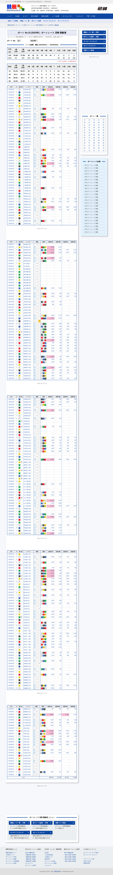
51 (84, 140)
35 (103, 130)
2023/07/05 (11, 600)
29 (98, 127)
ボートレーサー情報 (50, 863)
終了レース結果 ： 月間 (40, 823)
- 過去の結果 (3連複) (70, 857)
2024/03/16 (11, 111)
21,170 (52, 249)
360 (75, 562)
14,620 (67, 714)
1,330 (60, 329)
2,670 (67, 315)
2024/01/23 (11, 249)
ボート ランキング (63, 21)
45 (103, 135)
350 (68, 260)
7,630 (60, 570)
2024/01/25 (11, 223)
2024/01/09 (11, 269)
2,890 (59, 459)
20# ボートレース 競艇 (91, 220)
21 (84, 125)
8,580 (52, 114)
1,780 (59, 739)
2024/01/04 (11, 290)
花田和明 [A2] (27, 106)
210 (60, 177)
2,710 (59, 500)
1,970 (74, 685)
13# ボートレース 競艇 (91, 200)
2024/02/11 (11, 204)
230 (68, 293)
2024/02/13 (11, 196)
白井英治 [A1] (27, 130)
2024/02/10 (11, 209)
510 (75, 157)
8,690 (52, 688)
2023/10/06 (11, 432)
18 (94, 122)
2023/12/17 (11, 323)
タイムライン (29, 863)
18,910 (52, 207)
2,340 (52, 584)
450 (68, 337)
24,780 (52, 576)
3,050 (67, 459)
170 (75, 260)
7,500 (52, 633)
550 (75, 378)
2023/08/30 (11, 470)
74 (98, 150)
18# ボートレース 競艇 (91, 214)
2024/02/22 (11, 171)
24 (98, 125)
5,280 (51, 739)
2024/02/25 (11, 166)
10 (16, 106)
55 (103, 140)
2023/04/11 (11, 774)
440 (68, 448)
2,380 (67, 573)
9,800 (52, 315)
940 (60, 351)
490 (53, 530)
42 (89, 135)
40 (103, 132)
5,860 (52, 418)
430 (68, 108)
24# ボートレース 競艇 (91, 232)
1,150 (52, 337)
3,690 (52, 628)
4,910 (52, 525)
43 (94, 135)
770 (60, 633)
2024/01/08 (11, 274)
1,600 (74, 119)
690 (53, 108)
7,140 (59, 95)
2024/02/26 (11, 163)
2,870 (60, 318)
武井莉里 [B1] (27, 89)
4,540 (51, 744)
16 (84, 122)
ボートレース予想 (11, 857)
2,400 (74, 459)
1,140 (52, 160)
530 (75, 402)
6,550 (52, 220)
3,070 (52, 348)
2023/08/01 (11, 525)
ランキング (48, 865)
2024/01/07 (11, 277)
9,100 (52, 503)
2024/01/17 (11, 263)
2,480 (52, 527)
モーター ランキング (49, 21)
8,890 (52, 669)
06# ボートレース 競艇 (91, 179)
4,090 (67, 356)
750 (60, 340)
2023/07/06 (11, 598)
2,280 (74, 506)
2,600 (67, 340)
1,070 (59, 114)
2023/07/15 (11, 570)
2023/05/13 (11, 682)
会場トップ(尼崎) (13, 21)
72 (89, 150)
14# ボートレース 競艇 (91, 203)
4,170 (67, 119)
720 (60, 133)
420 (60, 188)
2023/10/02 (11, 437)
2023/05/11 (11, 711)
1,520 (52, 375)
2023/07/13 (11, 581)
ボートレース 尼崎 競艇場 (35, 25)
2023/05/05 (11, 720)
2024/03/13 (11, 127)
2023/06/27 (11, 625)
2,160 (52, 603)
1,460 (51, 722)
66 (84, 148)
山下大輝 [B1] (27, 481)
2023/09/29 (11, 451)
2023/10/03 (11, 434)
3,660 (52, 260)
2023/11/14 (11, 345)
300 (75, 133)
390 (60, 437)
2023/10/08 (11, 423)
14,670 (52, 318)
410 (68, 199)
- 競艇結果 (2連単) (30, 859)
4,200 (59, 207)
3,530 (52, 133)
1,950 (60, 249)
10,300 (52, 89)
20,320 (52, 533)
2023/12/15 (11, 334)
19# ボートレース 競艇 (91, 217)
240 (60, 722)
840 (75, 451)
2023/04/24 (11, 744)
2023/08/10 (11, 500)
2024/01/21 (11, 258)
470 (53, 177)
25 (103, 125)
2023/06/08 (11, 649)
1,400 (52, 362)
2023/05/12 (11, 688)
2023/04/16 (11, 752)
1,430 (67, 329)
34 (98, 130)
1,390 (52, 660)
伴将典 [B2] (27, 418)
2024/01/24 (11, 247)
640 (60, 581)
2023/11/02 (11, 410)
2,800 (67, 576)
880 (75, 209)
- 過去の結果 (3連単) (70, 854)
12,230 (52, 573)
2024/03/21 (11, 97)
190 (60, 304)
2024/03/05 (11, 138)
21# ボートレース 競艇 (91, 223)
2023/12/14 (11, 340)
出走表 (47, 852)
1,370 (52, 655)
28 (94, 127)
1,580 (74, 356)
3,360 (67, 516)
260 (68, 443)
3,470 (52, 378)
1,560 (67, 399)
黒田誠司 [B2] (27, 508)
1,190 (52, 116)
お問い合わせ (87, 861)
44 (98, 135)
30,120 (52, 95)
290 (53, 155)
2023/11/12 (11, 356)
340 (60, 160)
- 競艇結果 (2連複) (30, 861)
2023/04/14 (11, 761)
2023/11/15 (11, 342)
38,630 (51, 714)
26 (84, 127)
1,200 (60, 647)
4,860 (67, 741)
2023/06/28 (11, 619)
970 (53, 199)
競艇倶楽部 (11, 25)
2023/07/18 (11, 554)
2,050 (52, 445)
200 (75, 116)
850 (60, 622)
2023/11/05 (11, 375)
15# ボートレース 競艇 (91, 206)
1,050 (74, 576)
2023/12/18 (11, 321)
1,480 (52, 332)
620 (60, 116)
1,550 (52, 600)
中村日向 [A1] (27, 435)
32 (89, 130)
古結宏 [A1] (27, 609)
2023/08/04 (11, 508)
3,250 (59, 516)
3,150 (52, 188)
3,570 (67, 252)
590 (53, 437)
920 (68, 133)
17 (89, 122)
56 (84, 143)
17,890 (51, 761)
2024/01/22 (11, 255)
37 (89, 132)
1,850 (52, 334)
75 (103, 150)
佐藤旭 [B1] (27, 147)
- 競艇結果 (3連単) (30, 854)
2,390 (52, 171)
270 (60, 530)
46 (84, 138)
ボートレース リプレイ (90, 854)
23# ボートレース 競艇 (91, 229)
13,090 (52, 356)
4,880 (51, 750)
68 (94, 148)
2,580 (52, 301)
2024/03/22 (11, 95)
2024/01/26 (11, 218)
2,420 (59, 163)
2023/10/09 (11, 418)
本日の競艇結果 (29, 852)
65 (103, 145)
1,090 (67, 402)
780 (75, 617)
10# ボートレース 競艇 (91, 191)
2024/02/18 (11, 190)
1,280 (52, 595)
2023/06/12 (11, 630)
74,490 (52, 247)
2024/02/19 (11, 185)
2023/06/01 (11, 652)
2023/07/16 (11, 565)
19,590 (51, 733)
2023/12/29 (11, 299)
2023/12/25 (11, 315)
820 (68, 201)
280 (68, 160)
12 (16, 97)
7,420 (59, 761)
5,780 (67, 506)
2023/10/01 (11, 443)
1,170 (59, 714)
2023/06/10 (11, 641)
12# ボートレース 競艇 (91, 197)
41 (84, 135)
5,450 (52, 647)
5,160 (67, 249)
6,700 (52, 578)
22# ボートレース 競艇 (91, 226)
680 (60, 660)
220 (60, 108)
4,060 (52, 451)
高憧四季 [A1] (27, 321)
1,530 (52, 641)
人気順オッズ (49, 857)
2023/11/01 (11, 413)
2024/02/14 (11, 193)
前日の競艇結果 (68, 852)
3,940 (59, 506)
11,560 (52, 258)
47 (89, 138)
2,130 (52, 326)
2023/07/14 (11, 576)
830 (68, 451)
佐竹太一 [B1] (27, 630)
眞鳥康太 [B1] (27, 652)
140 (75, 440)
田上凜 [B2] (27, 263)
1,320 (59, 525)
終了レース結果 (36, 21)
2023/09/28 (11, 456)
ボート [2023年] (48, 25)
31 (84, 130)
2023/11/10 (11, 364)
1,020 (74, 249)
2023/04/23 (11, 750)
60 (103, 143)
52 (89, 140)
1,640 (59, 451)
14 (98, 120)
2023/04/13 (11, 766)
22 (89, 125)
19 (98, 122)
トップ (10, 16)
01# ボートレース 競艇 (91, 165)
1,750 (60, 578)
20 (103, 122)
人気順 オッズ (10, 854)
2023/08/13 (11, 486)
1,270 (59, 741)
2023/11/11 (11, 359)
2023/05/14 (11, 677)
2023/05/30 (11, 660)
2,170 (59, 149)
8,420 (59, 533)
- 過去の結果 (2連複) (70, 861)
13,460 (51, 731)
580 (60, 562)
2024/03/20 (11, 103)
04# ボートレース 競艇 (91, 174)
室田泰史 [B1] (27, 218)
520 (60, 685)
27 (89, 127)
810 (60, 375)
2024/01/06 (11, 282)
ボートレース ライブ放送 (90, 852)
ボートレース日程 (11, 863)
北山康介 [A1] (27, 554)
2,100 (74, 633)
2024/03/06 (11, 133)
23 (94, 125)
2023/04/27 (11, 731)
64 (98, 145)
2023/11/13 (11, 351)
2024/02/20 (11, 179)
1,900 (60, 323)
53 (94, 140)
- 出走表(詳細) (49, 854)
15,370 (52, 163)
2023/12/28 (11, 304)
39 (98, 132)
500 (60, 166)
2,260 (67, 578)
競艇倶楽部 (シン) (11, 852)
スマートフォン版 (88, 859)
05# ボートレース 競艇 (91, 176)
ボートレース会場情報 (12, 861)
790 (60, 157)
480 (75, 149)
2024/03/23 (11, 89)
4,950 (52, 674)
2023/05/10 (11, 717)
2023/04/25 (11, 741)
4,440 (67, 731)
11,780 (51, 741)
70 (103, 148)
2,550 (59, 514)
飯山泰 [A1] (27, 584)
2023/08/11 (11, 495)
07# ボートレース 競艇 (91, 182)
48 (94, 138)
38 (94, 132)
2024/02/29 (11, 147)
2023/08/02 (11, 519)
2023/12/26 (11, 312)
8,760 (74, 95)
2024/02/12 (11, 201)
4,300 (67, 163)
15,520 (52, 367)
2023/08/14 (11, 481)
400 (75, 108)
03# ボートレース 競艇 (91, 171)
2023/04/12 (11, 769)
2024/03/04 (11, 141)
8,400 (67, 95)
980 (68, 378)
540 (75, 581)
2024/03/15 (11, 116)
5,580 (67, 410)
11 (16, 133)
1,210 (74, 410)
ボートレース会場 (21, 25)
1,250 (67, 351)
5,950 (52, 514)
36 (84, 132)
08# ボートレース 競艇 (91, 185)
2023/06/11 (11, 636)
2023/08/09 (11, 503)
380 (68, 149)
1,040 (67, 617)
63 (94, 145)
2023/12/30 (11, 293)
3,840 (74, 207)
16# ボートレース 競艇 (91, 209)
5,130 (74, 714)
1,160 (74, 252)
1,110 (52, 345)
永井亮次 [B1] (27, 752)
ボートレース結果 (30, 865)
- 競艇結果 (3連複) (30, 857)
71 (84, 150)
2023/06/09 (11, 644)
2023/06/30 (11, 608)
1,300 (52, 614)
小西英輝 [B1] (27, 171)
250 (75, 443)
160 (75, 160)
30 (103, 127)
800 (68, 525)
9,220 (60, 247)
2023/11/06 (11, 370)
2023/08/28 (11, 478)
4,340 (52, 351)
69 (98, 148)
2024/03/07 (11, 130)
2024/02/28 (11, 152)
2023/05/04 (11, 725)
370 (60, 220)
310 (68, 166)
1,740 (52, 127)
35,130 (52, 506)
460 (68, 603)
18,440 (52, 252)
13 (94, 120)
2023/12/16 (11, 329)
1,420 (52, 448)
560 (53, 652)
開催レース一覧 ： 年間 (17, 823)
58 (94, 143)
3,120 (52, 484)
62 (89, 145)
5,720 (60, 576)
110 (75, 567)
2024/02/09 (11, 212)
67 (89, 148)
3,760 (52, 149)
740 (68, 157)
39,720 (52, 500)
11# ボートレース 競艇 (91, 194)
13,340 (52, 516)
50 (103, 138)
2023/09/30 (11, 448)
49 (98, 138)
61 (84, 145)
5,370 (52, 399)
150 (75, 293)
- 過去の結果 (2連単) (70, 859)
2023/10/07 (11, 426)
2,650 (67, 633)
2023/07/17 (11, 559)
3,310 (74, 163)
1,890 (67, 685)
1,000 (51, 772)
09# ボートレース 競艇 (91, 188)
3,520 (52, 323)
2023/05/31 (11, 658)
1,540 (67, 733)
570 (60, 127)
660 (60, 345)
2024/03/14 (11, 122)
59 (98, 143)
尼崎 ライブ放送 (60, 823)
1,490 (52, 293)
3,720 (74, 367)
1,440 (60, 288)
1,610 (51, 725)
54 (98, 140)
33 (94, 130)
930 (53, 342)
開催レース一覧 (24, 21)
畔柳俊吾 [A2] (27, 677)
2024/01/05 (11, 285)
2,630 (52, 288)
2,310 (67, 89)
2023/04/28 (11, 728)
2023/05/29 (11, 666)
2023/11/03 (11, 404)
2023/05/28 (11, 669)
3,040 (52, 556)
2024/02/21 (11, 177)
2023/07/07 (11, 592)
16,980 (52, 459)
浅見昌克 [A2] (27, 370)
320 (68, 116)
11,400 (52, 410)
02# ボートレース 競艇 (91, 168)
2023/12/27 (11, 307)
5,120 (59, 89)
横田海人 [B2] (27, 462)
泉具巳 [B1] (26, 728)
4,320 (52, 201)
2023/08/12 (11, 489)
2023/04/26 (11, 736)
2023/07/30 (11, 533)
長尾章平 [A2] (27, 343)
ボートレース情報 (11, 859)
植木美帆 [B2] (27, 269)
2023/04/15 (11, 758)
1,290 (59, 201)
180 (60, 155)
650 (60, 293)
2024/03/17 (11, 106)
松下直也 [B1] (27, 720)
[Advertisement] (42, 234)
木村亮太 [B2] (27, 293)
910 (53, 166)
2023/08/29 (11, 473)
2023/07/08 (11, 587)
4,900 (67, 207)
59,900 (52, 570)
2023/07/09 (11, 584)
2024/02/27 (11, 157)
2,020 (52, 157)
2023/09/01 (11, 462)
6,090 (52, 404)
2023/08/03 (11, 514)
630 (60, 258)
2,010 (52, 589)
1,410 (60, 260)
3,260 (52, 296)
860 (68, 209)
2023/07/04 (11, 606)
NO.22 (57, 25)
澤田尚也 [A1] (27, 193)
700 (60, 209)
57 (89, 143)
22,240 (52, 119)
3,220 (52, 617)
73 (94, 150)
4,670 (52, 685)
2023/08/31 (11, 467)
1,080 (74, 89)
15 (103, 120)
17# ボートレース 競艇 (91, 211)
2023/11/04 (11, 399)
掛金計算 (47, 859)
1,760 (59, 119)
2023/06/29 (11, 614)
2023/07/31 (11, 527)
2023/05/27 (11, 674)
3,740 (67, 674)
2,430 (52, 209)
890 (60, 589)
